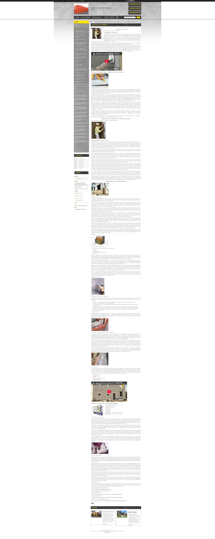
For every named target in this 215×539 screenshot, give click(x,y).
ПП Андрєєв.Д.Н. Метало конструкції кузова (80, 76)
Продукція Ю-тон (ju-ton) (80, 72)
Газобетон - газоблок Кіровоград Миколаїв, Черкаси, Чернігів (80, 134)
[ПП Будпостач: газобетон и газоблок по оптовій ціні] (81, 9)
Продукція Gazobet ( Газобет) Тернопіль (81, 54)
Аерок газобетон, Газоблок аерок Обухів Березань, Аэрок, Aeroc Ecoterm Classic (80, 103)
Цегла (77, 51)
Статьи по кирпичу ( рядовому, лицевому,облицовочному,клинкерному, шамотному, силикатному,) (112, 21)
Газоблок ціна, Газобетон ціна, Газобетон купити (80, 120)
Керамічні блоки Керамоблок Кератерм (81, 58)
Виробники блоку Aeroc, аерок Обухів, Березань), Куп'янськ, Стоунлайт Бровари (81, 43)
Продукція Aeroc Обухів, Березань (80, 37)
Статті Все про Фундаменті (96, 495)
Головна (77, 17)
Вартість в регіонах (85, 17)
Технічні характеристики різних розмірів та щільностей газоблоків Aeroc (80, 141)
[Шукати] (138, 17)
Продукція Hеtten (79, 64)
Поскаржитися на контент (111, 531)
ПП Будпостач (77, 92)
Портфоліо (76, 24)
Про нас (106, 17)
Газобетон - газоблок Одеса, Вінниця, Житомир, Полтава (79, 126)
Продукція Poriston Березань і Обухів (81, 40)
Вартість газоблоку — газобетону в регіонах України (81, 31)
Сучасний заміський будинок (108, 511)
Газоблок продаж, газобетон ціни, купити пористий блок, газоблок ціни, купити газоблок (80, 116)
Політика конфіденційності (120, 531)
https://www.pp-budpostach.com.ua (82, 205)
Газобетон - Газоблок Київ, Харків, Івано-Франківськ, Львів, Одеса (80, 113)
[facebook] (91, 503)
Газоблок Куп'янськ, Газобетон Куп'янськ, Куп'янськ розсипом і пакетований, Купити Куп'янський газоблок (80, 108)
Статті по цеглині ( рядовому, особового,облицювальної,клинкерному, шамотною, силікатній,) (109, 500)
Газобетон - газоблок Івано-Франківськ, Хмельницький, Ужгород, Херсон (79, 130)
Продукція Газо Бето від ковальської (80, 82)
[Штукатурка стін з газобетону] (96, 33)
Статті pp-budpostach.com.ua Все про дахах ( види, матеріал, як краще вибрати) (106, 494)
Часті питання (77, 149)
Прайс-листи (76, 84)
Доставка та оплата (78, 151)
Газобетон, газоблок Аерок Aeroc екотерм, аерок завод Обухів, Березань (80, 99)
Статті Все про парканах (96, 492)
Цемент (77, 62)
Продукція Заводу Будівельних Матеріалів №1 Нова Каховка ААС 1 (81, 69)
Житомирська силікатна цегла (81, 46)
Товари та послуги (96, 17)
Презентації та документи (79, 90)
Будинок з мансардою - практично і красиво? (133, 512)
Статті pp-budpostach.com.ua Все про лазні (99, 487)
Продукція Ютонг (79, 66)
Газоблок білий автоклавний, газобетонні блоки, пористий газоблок (79, 137)
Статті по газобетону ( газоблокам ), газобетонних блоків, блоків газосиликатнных (107, 497)
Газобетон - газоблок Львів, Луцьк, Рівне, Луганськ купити (80, 123)
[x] (92, 503)
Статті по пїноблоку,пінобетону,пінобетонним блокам (101, 489)
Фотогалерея (76, 26)
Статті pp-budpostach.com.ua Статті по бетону (100, 490)
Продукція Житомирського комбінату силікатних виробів (81, 49)
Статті (75, 88)
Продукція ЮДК (78, 60)
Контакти (112, 17)
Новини (75, 86)
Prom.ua (113, 530)
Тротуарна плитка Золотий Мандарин (80, 79)
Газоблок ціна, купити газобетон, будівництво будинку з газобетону (80, 96)
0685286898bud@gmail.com (81, 209)
